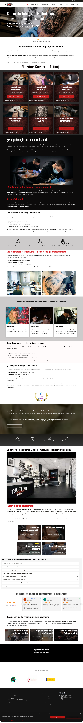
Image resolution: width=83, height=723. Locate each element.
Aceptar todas (58, 717)
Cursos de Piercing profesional (48, 700)
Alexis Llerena (70, 598)
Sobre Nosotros (28, 696)
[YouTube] (77, 1)
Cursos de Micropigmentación (48, 698)
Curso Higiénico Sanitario (47, 702)
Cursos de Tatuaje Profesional (48, 696)
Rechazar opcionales (73, 717)
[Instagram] (74, 1)
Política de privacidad (15, 720)
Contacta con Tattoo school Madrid (31, 702)
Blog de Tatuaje (28, 700)
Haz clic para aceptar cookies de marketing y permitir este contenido (41, 477)
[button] (80, 713)
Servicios (26, 698)
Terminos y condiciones (6, 720)
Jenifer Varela (50, 598)
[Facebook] (72, 1)
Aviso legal (21, 720)
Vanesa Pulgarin (31, 598)
